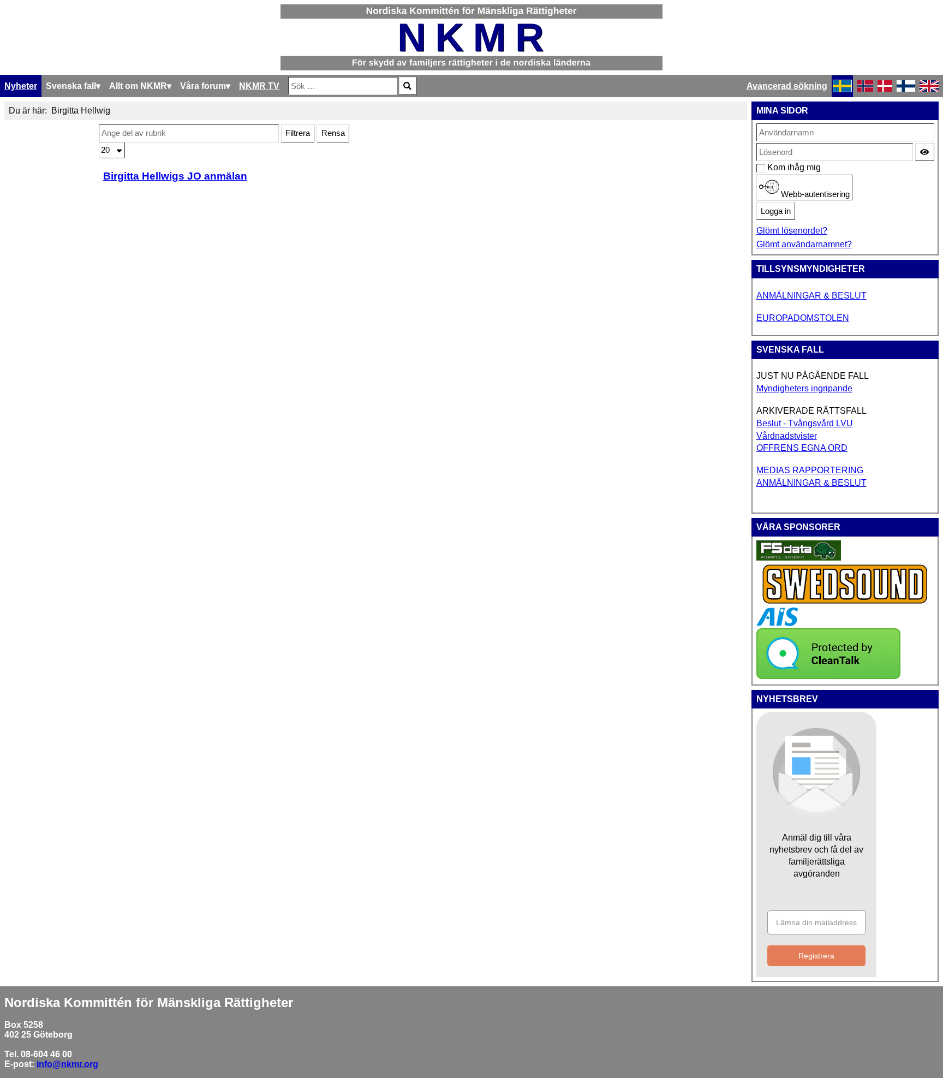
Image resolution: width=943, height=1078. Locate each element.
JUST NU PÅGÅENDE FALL (812, 375)
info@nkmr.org (67, 1064)
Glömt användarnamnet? (804, 244)
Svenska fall (71, 86)
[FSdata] (798, 557)
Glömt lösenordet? (791, 230)
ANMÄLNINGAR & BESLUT (811, 295)
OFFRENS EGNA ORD (801, 447)
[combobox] (342, 86)
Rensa (333, 133)
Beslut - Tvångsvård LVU (804, 423)
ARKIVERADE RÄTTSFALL (811, 410)
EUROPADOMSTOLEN (802, 318)
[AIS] (777, 623)
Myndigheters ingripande (804, 388)
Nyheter (20, 86)
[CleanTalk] (828, 676)
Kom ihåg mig (773, 167)
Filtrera (297, 133)
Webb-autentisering (814, 194)
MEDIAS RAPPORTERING (809, 470)
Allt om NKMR (138, 86)
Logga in (776, 211)
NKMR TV (259, 86)
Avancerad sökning (787, 86)
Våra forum (203, 86)
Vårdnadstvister (786, 435)
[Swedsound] (845, 602)
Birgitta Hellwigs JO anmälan (175, 176)
